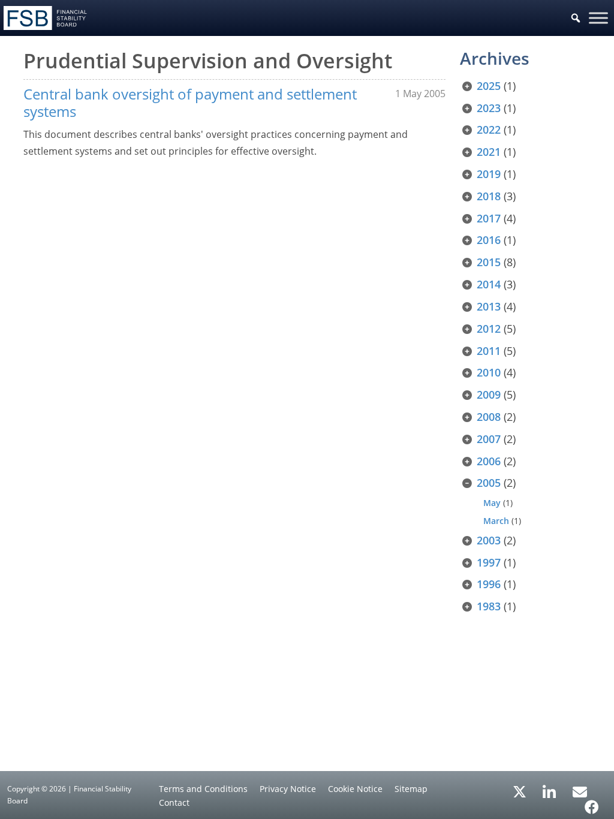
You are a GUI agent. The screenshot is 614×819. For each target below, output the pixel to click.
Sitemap (411, 788)
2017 (489, 218)
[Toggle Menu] (598, 17)
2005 (489, 482)
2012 (489, 328)
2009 (489, 394)
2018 (489, 196)
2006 (489, 461)
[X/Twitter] (519, 791)
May (492, 502)
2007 (489, 439)
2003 (489, 540)
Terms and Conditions (203, 788)
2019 (489, 174)
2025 (489, 86)
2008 (489, 417)
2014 (489, 284)
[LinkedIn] (549, 788)
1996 (489, 584)
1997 (489, 562)
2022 (489, 129)
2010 (489, 372)
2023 (489, 108)
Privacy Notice (288, 788)
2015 (489, 262)
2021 (489, 151)
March (496, 520)
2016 (489, 240)
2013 (489, 306)
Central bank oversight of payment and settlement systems (190, 102)
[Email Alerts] (580, 791)
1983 (489, 606)
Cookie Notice (355, 788)
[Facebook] (592, 803)
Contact (174, 802)
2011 (489, 351)
